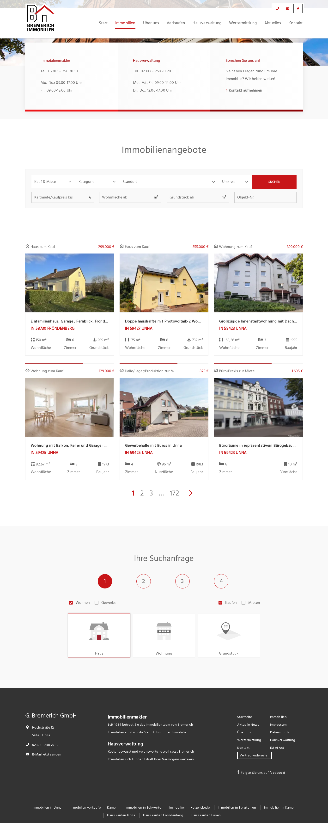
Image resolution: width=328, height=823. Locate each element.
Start (103, 23)
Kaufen (231, 602)
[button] (53, 181)
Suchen (274, 182)
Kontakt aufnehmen (245, 90)
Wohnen (83, 602)
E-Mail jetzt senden (46, 754)
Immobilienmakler (127, 717)
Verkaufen (176, 23)
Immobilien (125, 23)
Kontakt (296, 23)
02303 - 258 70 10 (45, 745)
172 (174, 493)
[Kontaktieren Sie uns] (277, 8)
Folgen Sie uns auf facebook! (263, 772)
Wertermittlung (243, 23)
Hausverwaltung (207, 23)
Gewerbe (108, 602)
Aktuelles (272, 23)
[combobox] (169, 181)
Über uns (151, 23)
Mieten (254, 602)
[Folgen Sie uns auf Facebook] (298, 8)
